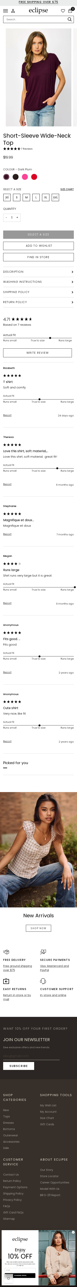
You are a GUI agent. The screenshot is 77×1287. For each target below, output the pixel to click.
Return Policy (15, 302)
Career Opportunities (54, 1182)
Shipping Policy (16, 292)
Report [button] (7, 415)
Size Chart (67, 189)
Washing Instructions (22, 282)
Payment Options (15, 1187)
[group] (37, 319)
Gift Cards (47, 1124)
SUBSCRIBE (18, 1066)
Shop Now (38, 928)
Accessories (11, 1142)
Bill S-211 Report (50, 1195)
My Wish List (48, 1105)
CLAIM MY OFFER (20, 1275)
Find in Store (38, 257)
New (6, 1110)
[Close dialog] (73, 1232)
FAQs (6, 1206)
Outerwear (10, 1135)
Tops (6, 1116)
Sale (6, 1148)
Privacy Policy (12, 1200)
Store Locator (49, 1176)
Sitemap (9, 1219)
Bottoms (9, 1129)
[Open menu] (6, 11)
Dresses (8, 1123)
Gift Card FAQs (13, 1212)
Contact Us (11, 1175)
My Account (48, 1112)
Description (13, 272)
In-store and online (53, 995)
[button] (38, 149)
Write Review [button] (37, 353)
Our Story (46, 1170)
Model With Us (49, 1189)
